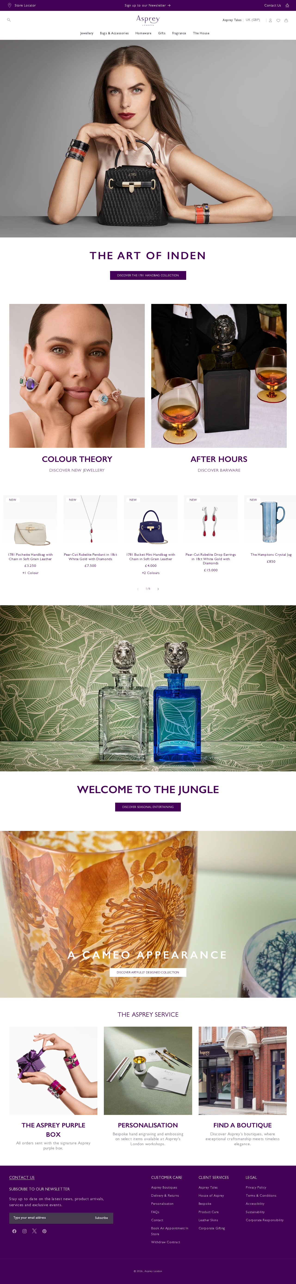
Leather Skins (208, 1220)
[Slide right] (158, 589)
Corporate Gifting (212, 1228)
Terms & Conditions (261, 1196)
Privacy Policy (256, 1187)
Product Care (209, 1212)
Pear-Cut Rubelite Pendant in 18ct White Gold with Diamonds (90, 557)
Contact (157, 1220)
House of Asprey (211, 1196)
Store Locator (25, 5)
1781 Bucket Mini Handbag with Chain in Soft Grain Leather (150, 557)
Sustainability (255, 1212)
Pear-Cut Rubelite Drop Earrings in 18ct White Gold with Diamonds (211, 559)
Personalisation (162, 1204)
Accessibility (255, 1204)
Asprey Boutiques (164, 1187)
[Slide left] (138, 589)
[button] (9, 20)
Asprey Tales (232, 20)
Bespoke (205, 1204)
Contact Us (272, 5)
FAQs (155, 1212)
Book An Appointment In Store (169, 1231)
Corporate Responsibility (265, 1220)
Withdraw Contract (165, 1242)
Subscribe (101, 1218)
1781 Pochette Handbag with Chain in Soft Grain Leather (30, 557)
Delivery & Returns (165, 1196)
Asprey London (153, 1271)
